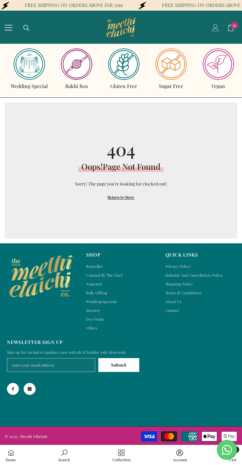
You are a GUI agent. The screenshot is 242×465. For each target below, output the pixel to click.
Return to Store (120, 197)
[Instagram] (30, 389)
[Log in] (215, 27)
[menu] (8, 27)
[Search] (26, 28)
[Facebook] (13, 389)
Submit (119, 365)
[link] (64, 455)
